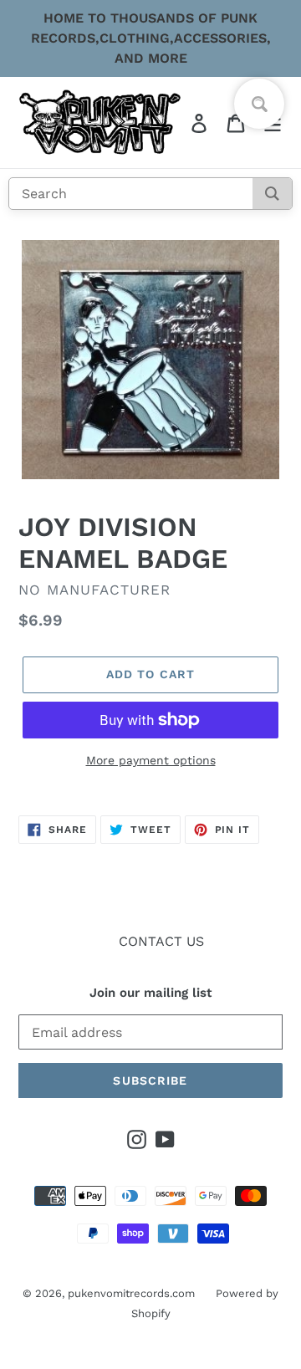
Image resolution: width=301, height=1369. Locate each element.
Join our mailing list (150, 992)
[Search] (272, 193)
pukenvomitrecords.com (131, 1292)
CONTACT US (161, 941)
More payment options (151, 760)
